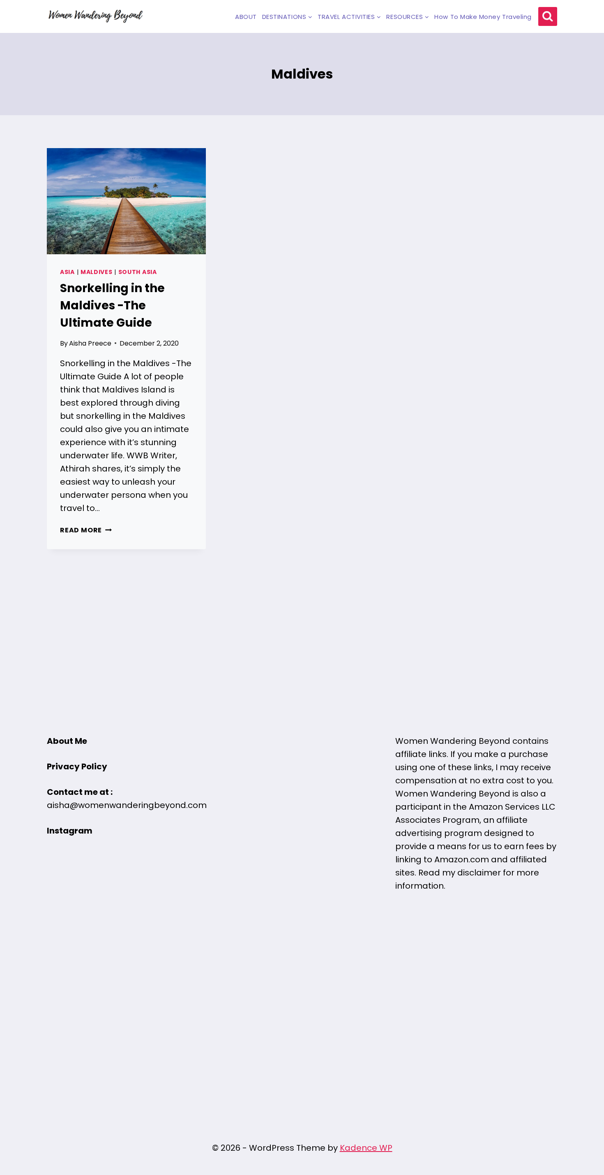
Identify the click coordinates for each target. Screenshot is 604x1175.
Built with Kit (369, 691)
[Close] (425, 471)
